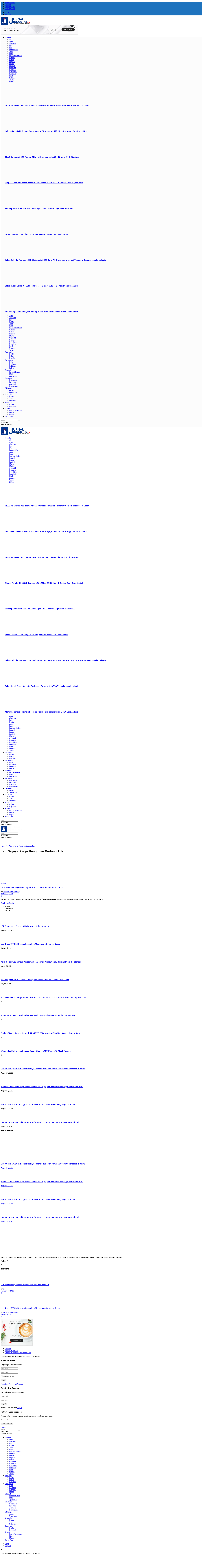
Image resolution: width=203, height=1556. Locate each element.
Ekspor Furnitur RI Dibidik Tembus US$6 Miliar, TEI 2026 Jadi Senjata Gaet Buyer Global (44, 183)
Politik (11, 354)
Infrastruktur (13, 50)
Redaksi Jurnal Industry (11, 892)
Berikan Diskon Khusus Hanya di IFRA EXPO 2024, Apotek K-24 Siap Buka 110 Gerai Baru (40, 1033)
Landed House (14, 372)
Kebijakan (12, 366)
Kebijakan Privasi (11, 1351)
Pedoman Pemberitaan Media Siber (18, 1353)
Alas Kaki (12, 44)
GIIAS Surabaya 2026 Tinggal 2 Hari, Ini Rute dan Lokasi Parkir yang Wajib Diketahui (42, 157)
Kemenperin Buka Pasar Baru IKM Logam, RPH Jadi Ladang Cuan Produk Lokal (40, 208)
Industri (8, 38)
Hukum (11, 356)
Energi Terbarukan (15, 410)
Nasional (8, 352)
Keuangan (8, 378)
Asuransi (12, 384)
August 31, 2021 (7, 894)
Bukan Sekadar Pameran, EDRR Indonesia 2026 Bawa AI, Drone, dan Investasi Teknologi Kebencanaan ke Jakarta (55, 260)
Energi (7, 408)
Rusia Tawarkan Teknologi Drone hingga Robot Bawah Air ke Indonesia (36, 234)
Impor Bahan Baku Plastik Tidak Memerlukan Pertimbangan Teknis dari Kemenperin (38, 1015)
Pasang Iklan (10, 7)
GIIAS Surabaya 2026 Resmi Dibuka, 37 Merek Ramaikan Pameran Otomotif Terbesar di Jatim (47, 105)
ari (4, 1289)
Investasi (12, 382)
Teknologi (8, 402)
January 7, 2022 (6, 1314)
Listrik (11, 412)
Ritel (11, 76)
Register (8, 14)
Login (7, 12)
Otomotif (12, 68)
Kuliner (11, 368)
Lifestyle (8, 394)
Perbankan (13, 380)
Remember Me (8, 1376)
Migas (11, 414)
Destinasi (12, 364)
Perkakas (12, 70)
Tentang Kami (10, 3)
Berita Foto (9, 416)
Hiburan (12, 396)
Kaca (11, 54)
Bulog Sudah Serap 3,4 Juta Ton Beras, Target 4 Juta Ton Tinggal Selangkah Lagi (41, 286)
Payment (12, 406)
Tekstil (11, 80)
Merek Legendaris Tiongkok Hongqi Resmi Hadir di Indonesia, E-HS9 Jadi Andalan (41, 311)
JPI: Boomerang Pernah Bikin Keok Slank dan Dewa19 (25, 926)
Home (3, 846)
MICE (11, 374)
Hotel (11, 362)
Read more (7, 903)
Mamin (11, 64)
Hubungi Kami (10, 9)
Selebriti (12, 400)
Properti (8, 370)
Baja (10, 46)
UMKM (11, 82)
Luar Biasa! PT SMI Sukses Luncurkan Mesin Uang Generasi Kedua (30, 944)
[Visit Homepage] (15, 24)
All (10, 40)
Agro (11, 42)
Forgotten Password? (9, 1384)
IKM (10, 48)
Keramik (12, 58)
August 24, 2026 (7, 1204)
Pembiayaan (13, 386)
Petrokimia (13, 72)
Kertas (11, 60)
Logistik (12, 62)
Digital (11, 322)
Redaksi (8, 5)
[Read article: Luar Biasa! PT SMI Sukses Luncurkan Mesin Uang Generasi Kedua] (101, 1300)
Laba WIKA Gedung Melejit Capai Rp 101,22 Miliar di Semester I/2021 (32, 887)
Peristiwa (12, 358)
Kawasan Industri (15, 56)
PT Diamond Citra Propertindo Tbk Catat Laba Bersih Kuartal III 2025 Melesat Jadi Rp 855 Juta (43, 997)
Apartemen (13, 376)
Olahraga (8, 388)
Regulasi (12, 74)
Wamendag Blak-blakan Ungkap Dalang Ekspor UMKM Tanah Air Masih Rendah (36, 1051)
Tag (7, 846)
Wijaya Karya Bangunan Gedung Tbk (22, 846)
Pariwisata (9, 360)
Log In (19, 1408)
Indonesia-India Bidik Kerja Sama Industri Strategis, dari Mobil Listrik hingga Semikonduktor (46, 131)
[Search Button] (19, 420)
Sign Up (20, 1384)
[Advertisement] (18, 1237)
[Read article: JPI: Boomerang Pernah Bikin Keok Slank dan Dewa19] (101, 1277)
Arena (11, 390)
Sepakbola (13, 392)
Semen (11, 78)
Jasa (11, 52)
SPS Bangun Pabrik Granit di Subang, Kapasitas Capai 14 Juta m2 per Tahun (35, 980)
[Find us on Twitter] (2, 1265)
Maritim (12, 66)
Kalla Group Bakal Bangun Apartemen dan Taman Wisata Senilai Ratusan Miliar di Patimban (41, 962)
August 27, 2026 (7, 1168)
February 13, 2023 (7, 1291)
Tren (10, 398)
